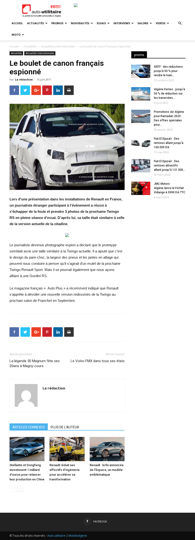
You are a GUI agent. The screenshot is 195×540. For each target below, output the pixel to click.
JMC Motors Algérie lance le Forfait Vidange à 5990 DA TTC (169, 188)
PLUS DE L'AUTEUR (65, 427)
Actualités (35, 23)
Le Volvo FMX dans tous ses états (98, 361)
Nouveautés (80, 23)
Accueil (17, 23)
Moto (16, 34)
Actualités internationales (58, 46)
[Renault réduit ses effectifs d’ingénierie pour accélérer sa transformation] (66, 449)
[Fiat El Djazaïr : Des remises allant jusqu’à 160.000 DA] (140, 143)
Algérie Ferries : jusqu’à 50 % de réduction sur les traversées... (169, 93)
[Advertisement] (158, 233)
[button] (179, 23)
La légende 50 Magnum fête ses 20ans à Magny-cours (35, 363)
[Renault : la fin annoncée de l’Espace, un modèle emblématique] (107, 449)
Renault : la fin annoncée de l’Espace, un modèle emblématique (107, 469)
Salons (142, 23)
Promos (57, 23)
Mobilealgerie (77, 536)
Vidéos (161, 23)
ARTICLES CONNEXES (28, 427)
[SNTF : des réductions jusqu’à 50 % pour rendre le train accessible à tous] (140, 71)
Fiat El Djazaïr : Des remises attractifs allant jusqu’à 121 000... (169, 165)
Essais (101, 23)
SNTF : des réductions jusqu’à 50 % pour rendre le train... (168, 71)
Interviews (121, 23)
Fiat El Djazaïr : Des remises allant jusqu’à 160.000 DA (168, 143)
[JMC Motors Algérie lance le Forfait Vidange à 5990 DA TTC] (140, 188)
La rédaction (24, 79)
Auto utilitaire (56, 536)
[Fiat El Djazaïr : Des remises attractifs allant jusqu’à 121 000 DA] (140, 165)
